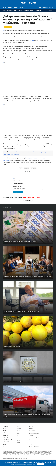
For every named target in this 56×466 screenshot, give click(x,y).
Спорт (32, 10)
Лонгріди (5, 437)
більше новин (28, 200)
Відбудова (19, 428)
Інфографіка (6, 435)
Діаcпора (18, 442)
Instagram (31, 197)
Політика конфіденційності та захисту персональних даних (34, 441)
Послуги (4, 7)
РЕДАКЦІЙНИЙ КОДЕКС (34, 446)
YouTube (37, 197)
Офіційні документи (8, 443)
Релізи (4, 444)
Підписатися (18, 192)
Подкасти (5, 424)
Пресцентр (15, 7)
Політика (18, 430)
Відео (4, 432)
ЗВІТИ (30, 444)
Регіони (20, 10)
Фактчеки (18, 433)
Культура (26, 10)
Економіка (10, 10)
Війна (4, 10)
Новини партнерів (7, 439)
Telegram (24, 197)
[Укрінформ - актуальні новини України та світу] (28, 2)
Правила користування (34, 433)
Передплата (32, 430)
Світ (15, 10)
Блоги (4, 433)
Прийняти (40, 464)
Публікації (5, 426)
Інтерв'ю (5, 428)
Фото (4, 430)
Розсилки (31, 448)
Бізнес (20, 168)
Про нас (31, 426)
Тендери (31, 435)
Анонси (21, 7)
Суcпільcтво (19, 438)
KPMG (32, 40)
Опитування (33, 168)
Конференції (6, 441)
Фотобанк (10, 7)
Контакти (31, 428)
